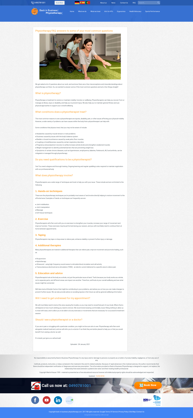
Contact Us (124, 3)
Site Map (132, 412)
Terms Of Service (111, 412)
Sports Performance (152, 11)
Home (72, 11)
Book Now (59, 3)
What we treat (95, 11)
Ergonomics (121, 11)
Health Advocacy (135, 11)
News (113, 3)
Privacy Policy (123, 412)
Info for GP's (108, 11)
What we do (82, 11)
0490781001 (39, 2)
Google (102, 412)
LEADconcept (104, 415)
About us (103, 3)
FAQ (134, 3)
